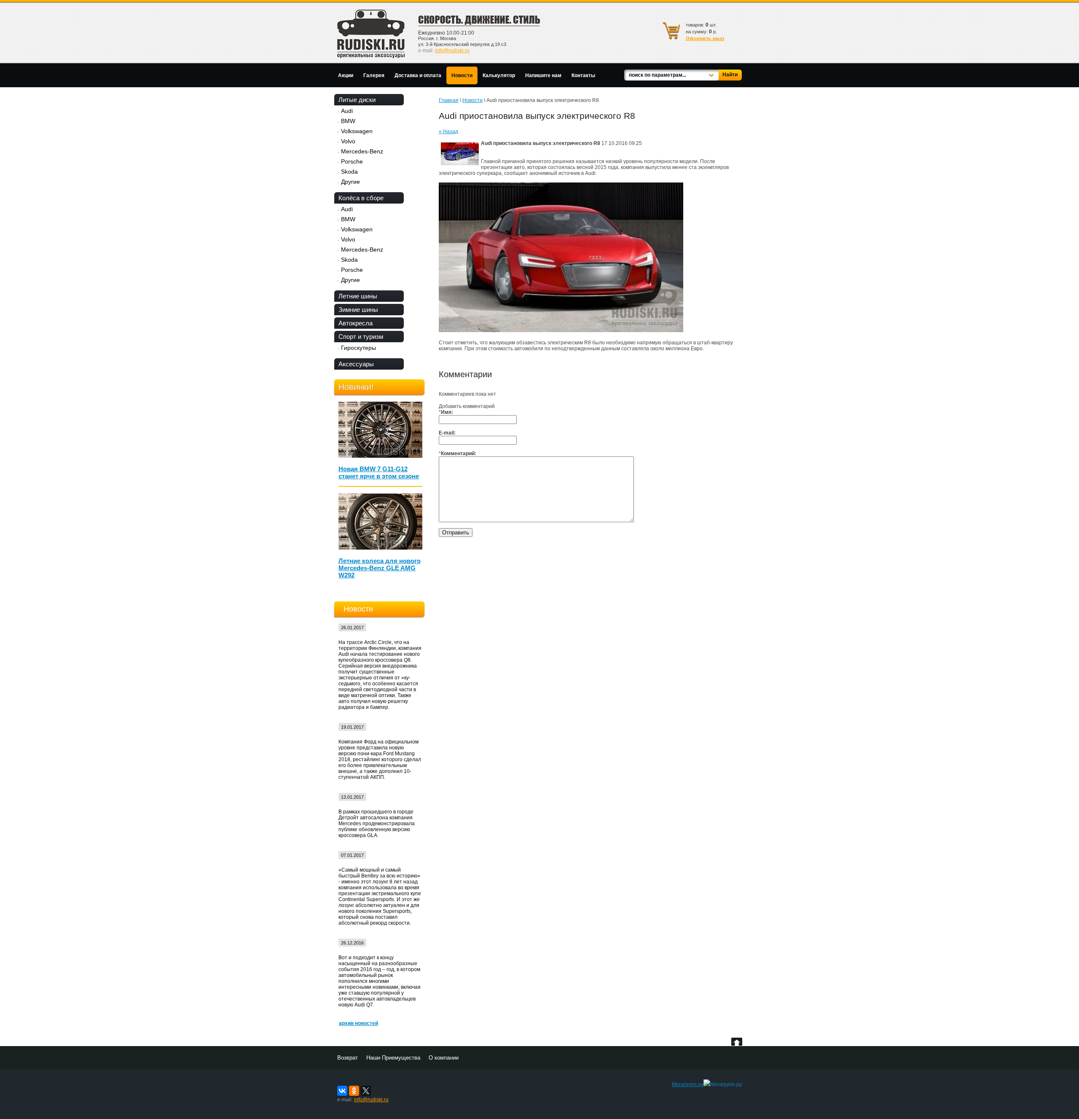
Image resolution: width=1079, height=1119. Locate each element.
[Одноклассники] (354, 1091)
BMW (348, 121)
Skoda (349, 171)
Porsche (352, 161)
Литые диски (357, 99)
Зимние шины (358, 309)
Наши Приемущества (393, 1058)
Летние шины (357, 296)
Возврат (347, 1058)
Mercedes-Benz (362, 151)
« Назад (448, 131)
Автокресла (355, 323)
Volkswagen (357, 131)
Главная (449, 100)
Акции (345, 75)
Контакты (583, 75)
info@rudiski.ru (452, 51)
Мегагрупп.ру (687, 1084)
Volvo (348, 141)
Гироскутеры (358, 347)
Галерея (373, 75)
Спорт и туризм (360, 336)
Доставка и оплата (418, 75)
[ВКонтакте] (342, 1091)
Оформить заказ (705, 38)
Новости (461, 75)
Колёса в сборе (361, 197)
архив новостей (358, 1023)
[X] (366, 1091)
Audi (347, 110)
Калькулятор (499, 75)
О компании (444, 1058)
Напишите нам (543, 75)
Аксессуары (356, 364)
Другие (350, 181)
